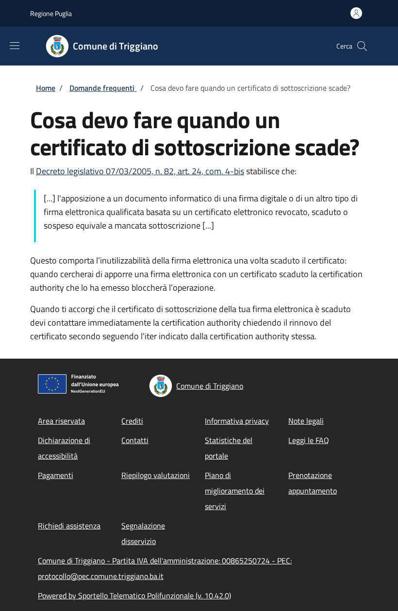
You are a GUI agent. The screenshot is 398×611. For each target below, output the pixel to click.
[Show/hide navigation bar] (14, 45)
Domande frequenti (102, 88)
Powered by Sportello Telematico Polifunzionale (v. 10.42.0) (134, 595)
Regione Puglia (51, 13)
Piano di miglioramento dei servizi (235, 490)
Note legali (306, 421)
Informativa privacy (237, 421)
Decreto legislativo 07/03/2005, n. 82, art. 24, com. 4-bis (140, 171)
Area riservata (61, 421)
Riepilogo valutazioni (155, 475)
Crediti (132, 421)
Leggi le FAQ (308, 440)
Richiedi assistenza (69, 525)
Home (45, 88)
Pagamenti (55, 475)
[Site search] (362, 46)
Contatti (135, 440)
